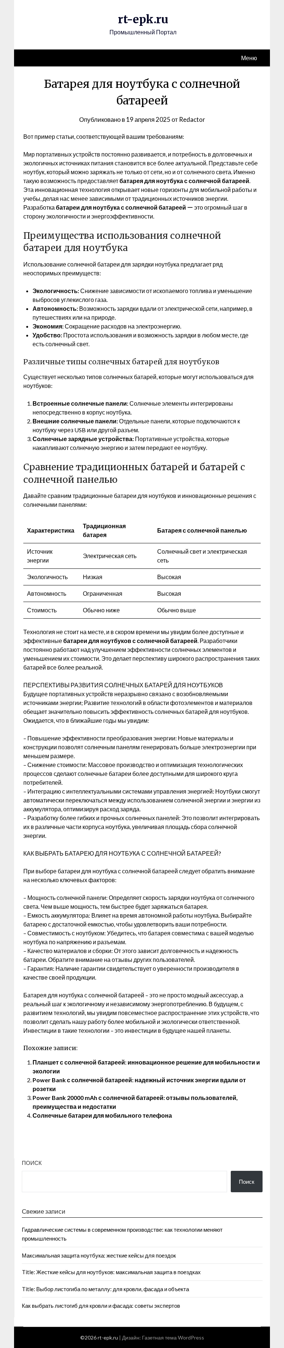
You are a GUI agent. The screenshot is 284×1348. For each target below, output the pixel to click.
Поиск (32, 1162)
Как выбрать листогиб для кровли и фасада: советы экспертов (101, 1305)
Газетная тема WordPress (173, 1337)
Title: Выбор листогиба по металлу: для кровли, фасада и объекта (105, 1289)
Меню (249, 57)
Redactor (192, 119)
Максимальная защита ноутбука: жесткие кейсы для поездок (99, 1255)
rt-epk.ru (143, 19)
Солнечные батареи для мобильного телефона (102, 1115)
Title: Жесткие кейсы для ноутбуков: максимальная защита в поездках (111, 1272)
